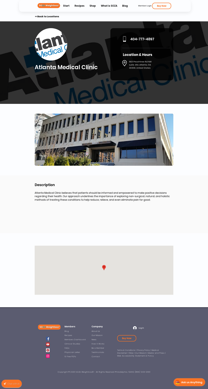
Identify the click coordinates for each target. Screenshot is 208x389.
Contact (96, 356)
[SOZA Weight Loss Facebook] (48, 338)
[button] (109, 6)
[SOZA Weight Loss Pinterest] (48, 350)
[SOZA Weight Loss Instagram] (48, 356)
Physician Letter (72, 352)
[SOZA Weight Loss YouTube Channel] (48, 344)
